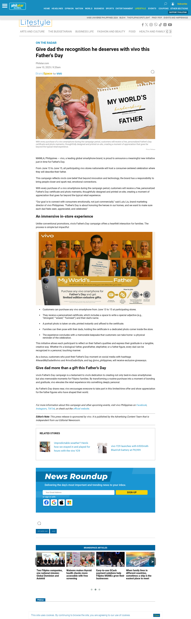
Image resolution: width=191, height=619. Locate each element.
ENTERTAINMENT (124, 8)
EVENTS (152, 8)
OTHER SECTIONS (179, 8)
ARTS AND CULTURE (32, 31)
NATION (79, 8)
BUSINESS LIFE (84, 31)
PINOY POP (157, 18)
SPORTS (110, 8)
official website (81, 408)
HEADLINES (57, 8)
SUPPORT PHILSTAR (178, 12)
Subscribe (182, 4)
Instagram (41, 408)
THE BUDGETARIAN (60, 31)
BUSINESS (99, 8)
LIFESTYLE (140, 8)
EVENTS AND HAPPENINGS (176, 18)
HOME (47, 8)
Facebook (141, 405)
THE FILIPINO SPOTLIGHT (138, 18)
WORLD (88, 8)
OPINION (69, 8)
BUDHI (122, 18)
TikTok (51, 408)
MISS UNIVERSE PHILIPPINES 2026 (102, 18)
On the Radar (46, 43)
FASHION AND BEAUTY (111, 31)
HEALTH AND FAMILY (152, 31)
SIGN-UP (132, 492)
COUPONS (164, 8)
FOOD (132, 31)
